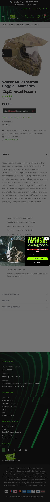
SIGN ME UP (38, 258)
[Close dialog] (46, 238)
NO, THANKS (37, 262)
